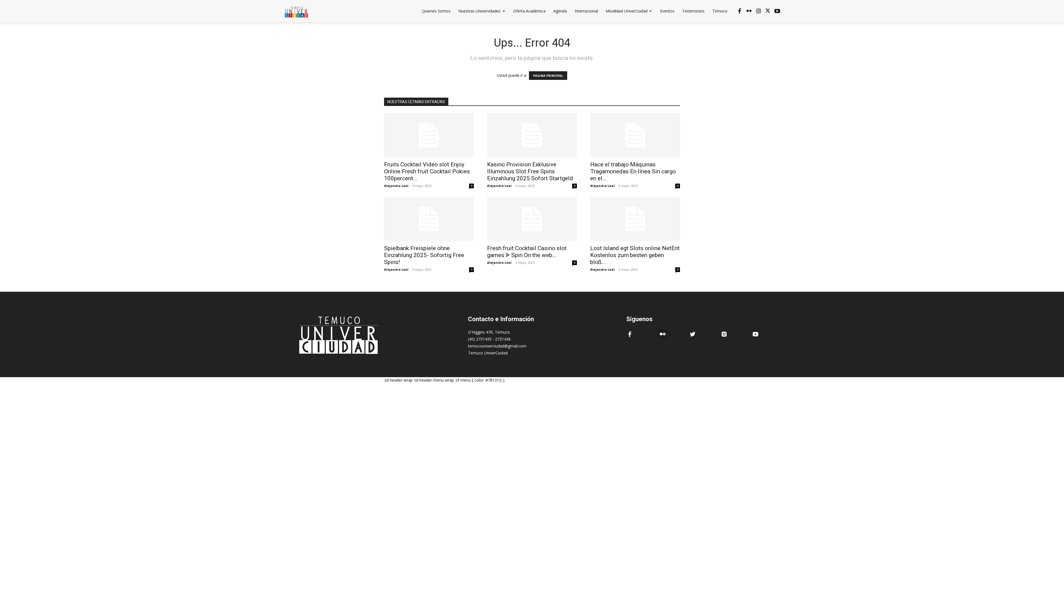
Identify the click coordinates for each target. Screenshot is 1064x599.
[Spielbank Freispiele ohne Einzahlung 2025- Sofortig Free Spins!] (429, 219)
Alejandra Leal (396, 186)
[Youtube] (777, 11)
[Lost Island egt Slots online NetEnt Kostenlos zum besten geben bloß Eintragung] (635, 219)
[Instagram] (758, 11)
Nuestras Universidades (479, 11)
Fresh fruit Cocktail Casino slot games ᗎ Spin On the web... (527, 251)
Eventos (667, 11)
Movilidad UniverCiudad (627, 11)
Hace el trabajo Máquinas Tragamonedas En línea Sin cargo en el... (633, 171)
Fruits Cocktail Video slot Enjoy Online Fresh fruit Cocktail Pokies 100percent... (427, 171)
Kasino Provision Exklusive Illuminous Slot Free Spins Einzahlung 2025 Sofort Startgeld (530, 171)
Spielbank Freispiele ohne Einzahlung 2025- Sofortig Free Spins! (424, 255)
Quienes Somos (436, 11)
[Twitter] (768, 11)
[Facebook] (739, 11)
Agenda (560, 11)
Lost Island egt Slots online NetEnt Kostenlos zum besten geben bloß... (635, 255)
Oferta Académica (529, 11)
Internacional (586, 11)
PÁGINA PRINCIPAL (548, 75)
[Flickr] (749, 11)
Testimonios (693, 11)
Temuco (719, 11)
